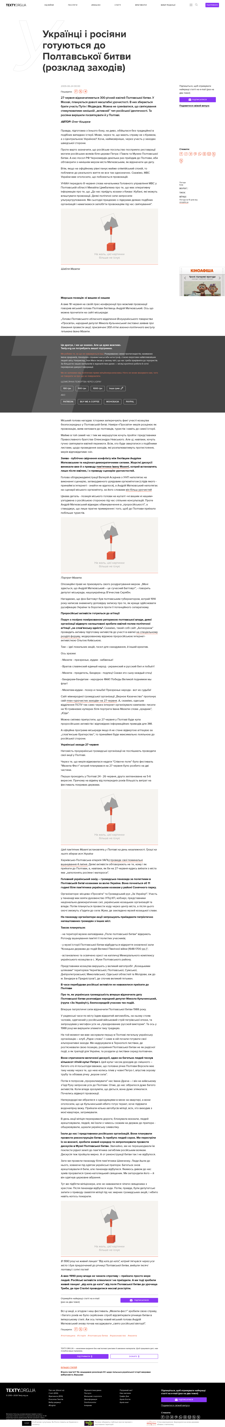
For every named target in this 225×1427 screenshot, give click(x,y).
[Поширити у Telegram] (85, 91)
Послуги (87, 1393)
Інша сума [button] (114, 388)
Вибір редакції (55, 1402)
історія (82, 1335)
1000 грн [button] (97, 388)
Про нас (52, 1390)
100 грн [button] (67, 388)
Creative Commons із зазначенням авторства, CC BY (30, 1416)
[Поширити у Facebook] (76, 91)
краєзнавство (118, 1335)
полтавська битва (98, 1335)
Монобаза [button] (112, 401)
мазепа (133, 1335)
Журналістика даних (92, 1390)
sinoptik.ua (183, 202)
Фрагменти (53, 1396)
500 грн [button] (82, 388)
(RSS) (56, 1393)
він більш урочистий (139, 489)
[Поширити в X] (80, 91)
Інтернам (88, 1405)
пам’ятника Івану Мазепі (112, 466)
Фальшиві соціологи (93, 1396)
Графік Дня (124, 1396)
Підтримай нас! (126, 1390)
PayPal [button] (130, 401)
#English (52, 1405)
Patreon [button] (68, 401)
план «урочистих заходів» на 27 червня (92, 700)
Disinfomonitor (90, 1402)
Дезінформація (90, 1399)
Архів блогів (125, 1399)
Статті (51, 1393)
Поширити (66, 91)
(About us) (60, 1390)
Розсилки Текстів (56, 1399)
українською (23, 1418)
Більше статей (69, 1367)
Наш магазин (125, 1393)
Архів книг (124, 1402)
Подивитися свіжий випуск (194, 105)
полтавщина (68, 1335)
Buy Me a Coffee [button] (89, 401)
